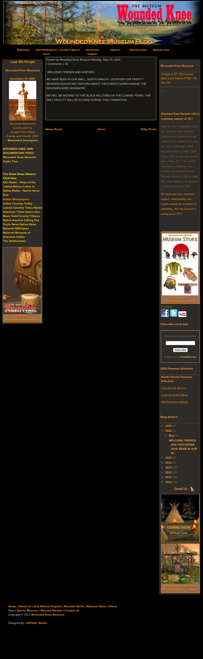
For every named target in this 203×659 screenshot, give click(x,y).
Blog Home (23, 50)
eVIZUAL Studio (36, 623)
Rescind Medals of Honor (46, 52)
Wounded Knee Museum (47, 614)
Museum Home (138, 50)
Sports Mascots (27, 610)
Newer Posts (53, 129)
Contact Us (71, 610)
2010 (168, 482)
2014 (168, 462)
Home (101, 129)
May (171, 435)
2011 (168, 477)
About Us (115, 50)
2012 (168, 472)
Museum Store (161, 50)
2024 (168, 425)
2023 (168, 430)
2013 (168, 467)
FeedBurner (188, 356)
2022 (168, 457)
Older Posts (148, 129)
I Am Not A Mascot (69, 50)
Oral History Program (92, 52)
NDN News (22, 228)
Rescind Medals (51, 610)
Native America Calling (18, 220)
